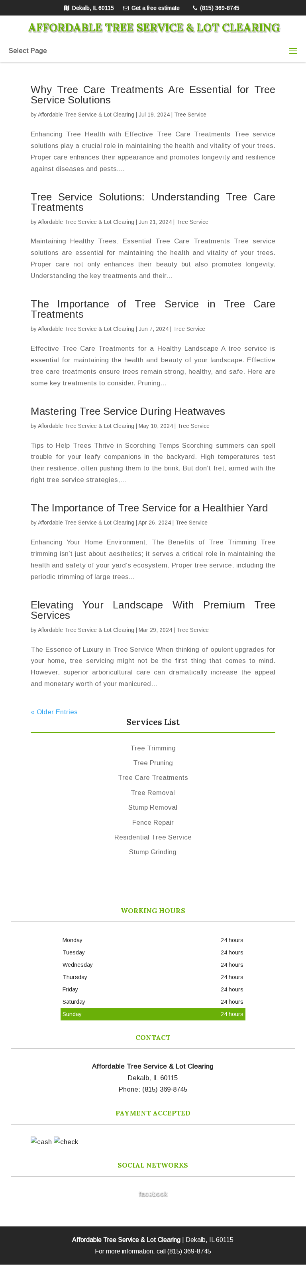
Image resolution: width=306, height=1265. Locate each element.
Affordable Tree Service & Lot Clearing (86, 114)
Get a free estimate (155, 8)
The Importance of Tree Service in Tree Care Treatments (153, 309)
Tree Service (190, 114)
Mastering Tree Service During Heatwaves (128, 411)
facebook (153, 1194)
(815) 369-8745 (219, 8)
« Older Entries (54, 712)
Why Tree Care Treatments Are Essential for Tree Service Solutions (153, 95)
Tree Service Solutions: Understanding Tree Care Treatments (153, 202)
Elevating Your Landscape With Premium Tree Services (153, 610)
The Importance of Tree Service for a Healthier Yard (149, 508)
